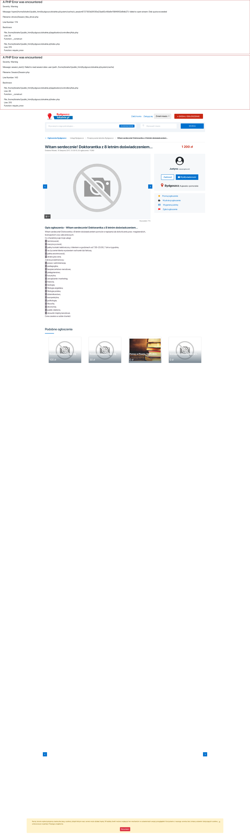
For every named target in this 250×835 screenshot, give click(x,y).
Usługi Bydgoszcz (77, 138)
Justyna (180, 168)
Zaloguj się (148, 116)
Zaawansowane (127, 126)
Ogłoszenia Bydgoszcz (57, 138)
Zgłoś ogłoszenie (169, 209)
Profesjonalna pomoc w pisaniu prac (66, 354)
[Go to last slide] (45, 754)
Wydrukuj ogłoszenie (171, 200)
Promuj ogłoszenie (170, 196)
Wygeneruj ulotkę (170, 205)
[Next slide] (150, 186)
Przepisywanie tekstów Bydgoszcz (100, 138)
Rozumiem (125, 829)
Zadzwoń (167, 177)
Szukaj (192, 126)
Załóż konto (136, 116)
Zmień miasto (162, 116)
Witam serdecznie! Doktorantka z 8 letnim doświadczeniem (118, 354)
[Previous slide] (45, 186)
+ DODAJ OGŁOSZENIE (188, 116)
